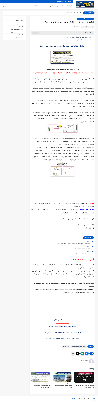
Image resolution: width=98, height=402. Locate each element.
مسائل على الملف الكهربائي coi (83, 248)
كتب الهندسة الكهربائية (17, 29)
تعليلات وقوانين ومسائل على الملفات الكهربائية (79, 253)
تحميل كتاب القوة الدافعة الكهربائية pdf (62, 326)
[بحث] (4, 6)
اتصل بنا (69, 1)
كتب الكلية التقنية (38, 6)
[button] (87, 353)
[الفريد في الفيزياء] (85, 4)
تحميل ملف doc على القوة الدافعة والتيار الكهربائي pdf (62, 332)
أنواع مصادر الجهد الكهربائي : (83, 40)
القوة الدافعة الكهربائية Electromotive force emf (79, 37)
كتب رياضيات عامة (18, 34)
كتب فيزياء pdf (68, 6)
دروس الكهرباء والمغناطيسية (85, 18)
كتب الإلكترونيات (58, 6)
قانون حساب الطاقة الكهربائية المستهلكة (63, 386)
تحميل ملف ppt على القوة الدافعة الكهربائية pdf (62, 339)
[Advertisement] (62, 190)
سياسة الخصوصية (61, 1)
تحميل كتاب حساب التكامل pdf (74, 12)
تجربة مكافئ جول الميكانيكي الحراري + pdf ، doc (42, 386)
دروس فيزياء (66, 346)
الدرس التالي (58, 320)
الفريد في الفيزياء (76, 398)
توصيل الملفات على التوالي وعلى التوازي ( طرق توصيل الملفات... (74, 243)
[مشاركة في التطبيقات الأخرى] (73, 353)
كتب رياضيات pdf (48, 6)
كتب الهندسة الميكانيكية (17, 32)
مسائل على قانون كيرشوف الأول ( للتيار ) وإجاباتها (84, 386)
